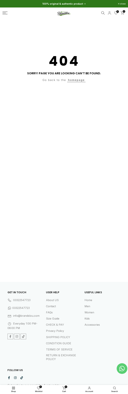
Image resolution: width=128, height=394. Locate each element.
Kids (87, 318)
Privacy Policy (55, 330)
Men (87, 306)
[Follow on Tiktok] (23, 336)
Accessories (92, 324)
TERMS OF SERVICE (59, 349)
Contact (51, 306)
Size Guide (52, 318)
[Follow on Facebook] (10, 336)
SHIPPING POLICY (58, 337)
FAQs (49, 312)
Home (88, 300)
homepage (76, 80)
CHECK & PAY (55, 324)
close (7, 4)
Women (89, 312)
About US (52, 300)
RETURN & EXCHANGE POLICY (61, 357)
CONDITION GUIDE (58, 343)
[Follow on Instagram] (17, 336)
